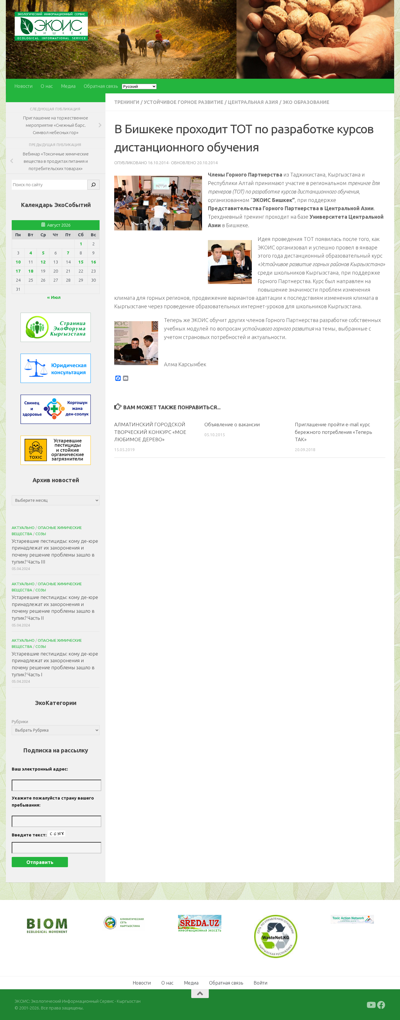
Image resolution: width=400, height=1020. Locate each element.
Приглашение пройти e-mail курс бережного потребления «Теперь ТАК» (333, 432)
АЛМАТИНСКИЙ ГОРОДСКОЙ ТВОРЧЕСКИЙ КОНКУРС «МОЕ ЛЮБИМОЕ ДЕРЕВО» (150, 432)
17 (18, 270)
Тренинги (126, 102)
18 (30, 270)
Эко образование (306, 102)
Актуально (23, 528)
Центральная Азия (253, 102)
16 (93, 261)
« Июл (54, 297)
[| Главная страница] (51, 26)
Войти (260, 982)
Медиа (68, 86)
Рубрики (20, 721)
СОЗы (40, 534)
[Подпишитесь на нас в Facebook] (381, 1004)
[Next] (133, 926)
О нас (47, 86)
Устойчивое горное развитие (183, 102)
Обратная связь (101, 86)
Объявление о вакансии (232, 424)
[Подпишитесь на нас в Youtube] (371, 1004)
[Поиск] (93, 185)
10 (18, 261)
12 (43, 261)
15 (80, 261)
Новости (23, 86)
